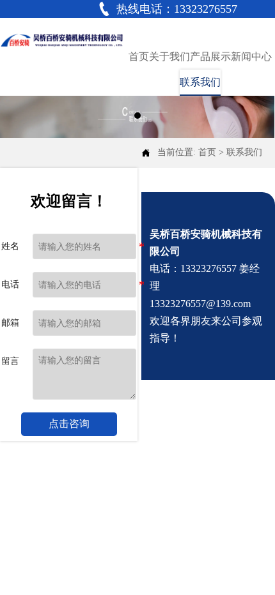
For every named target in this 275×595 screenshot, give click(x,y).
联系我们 (244, 152)
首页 (207, 152)
